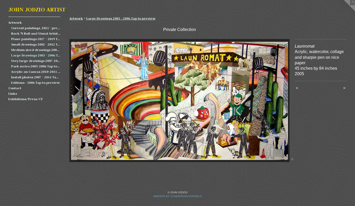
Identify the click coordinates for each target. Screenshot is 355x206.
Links (12, 93)
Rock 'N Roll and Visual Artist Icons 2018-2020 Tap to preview (36, 33)
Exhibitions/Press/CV (25, 99)
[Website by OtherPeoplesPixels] (344, 10)
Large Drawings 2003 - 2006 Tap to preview (36, 55)
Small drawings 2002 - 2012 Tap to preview (36, 44)
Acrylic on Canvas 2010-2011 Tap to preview (36, 71)
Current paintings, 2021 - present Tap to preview (36, 28)
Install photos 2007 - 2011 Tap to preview (36, 77)
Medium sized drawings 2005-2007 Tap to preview (36, 50)
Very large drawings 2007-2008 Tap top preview (36, 61)
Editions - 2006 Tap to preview (35, 82)
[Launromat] (179, 100)
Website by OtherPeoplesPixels (177, 196)
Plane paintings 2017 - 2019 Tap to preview (36, 39)
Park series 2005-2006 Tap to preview (36, 66)
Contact (14, 88)
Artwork (15, 22)
